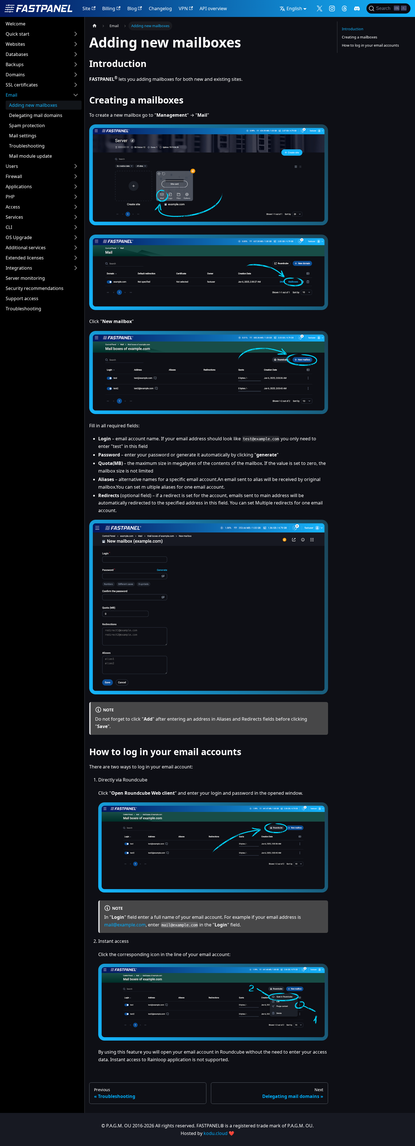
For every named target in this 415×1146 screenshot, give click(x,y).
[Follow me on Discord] (357, 8)
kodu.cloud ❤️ (219, 1133)
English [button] (294, 8)
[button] (42, 33)
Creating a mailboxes (359, 37)
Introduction (352, 28)
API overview (213, 8)
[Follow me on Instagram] (332, 8)
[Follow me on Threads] (344, 8)
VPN (183, 8)
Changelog (160, 8)
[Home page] (94, 25)
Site (86, 8)
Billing (108, 8)
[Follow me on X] (319, 8)
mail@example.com (125, 925)
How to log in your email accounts (370, 45)
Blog (132, 8)
